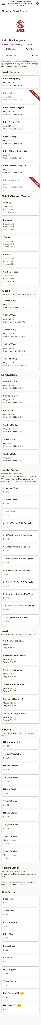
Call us (31, 49)
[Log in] (37, 3)
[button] (20, 82)
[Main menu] (3, 3)
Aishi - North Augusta (20, 2)
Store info (12, 49)
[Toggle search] (37, 55)
